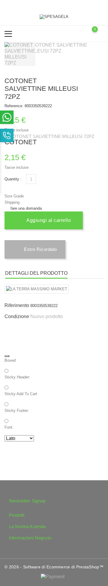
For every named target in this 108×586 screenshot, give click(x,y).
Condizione (16, 316)
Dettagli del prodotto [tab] (36, 273)
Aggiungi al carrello (48, 220)
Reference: (13, 106)
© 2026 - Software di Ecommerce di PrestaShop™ (54, 566)
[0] (101, 33)
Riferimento (16, 305)
